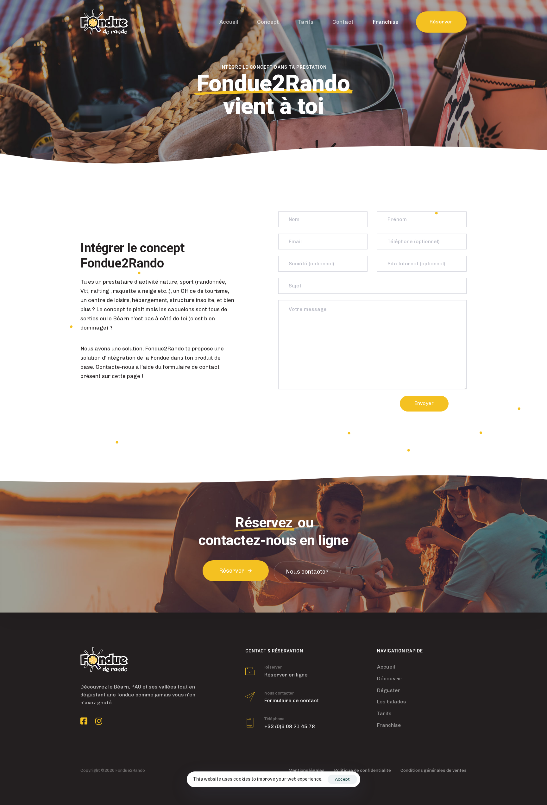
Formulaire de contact (291, 700)
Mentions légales (306, 770)
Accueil (228, 22)
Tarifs (305, 22)
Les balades (391, 702)
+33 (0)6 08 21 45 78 (289, 726)
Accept (342, 779)
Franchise (386, 22)
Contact (343, 22)
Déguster (388, 690)
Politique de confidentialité (362, 770)
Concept (268, 22)
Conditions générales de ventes (433, 770)
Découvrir (389, 679)
